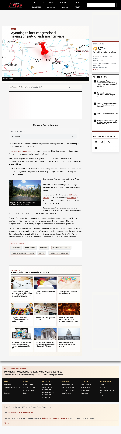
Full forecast (97, 70)
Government (30, 247)
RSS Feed (103, 387)
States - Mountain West (59, 253)
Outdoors (16, 247)
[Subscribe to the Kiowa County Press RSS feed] (109, 142)
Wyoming (43, 247)
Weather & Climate (67, 387)
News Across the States (12, 387)
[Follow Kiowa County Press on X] (96, 142)
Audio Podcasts (86, 390)
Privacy (102, 395)
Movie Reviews (86, 387)
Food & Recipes (86, 385)
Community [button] (62, 3)
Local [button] (42, 3)
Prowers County (28, 390)
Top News (7, 385)
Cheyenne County (29, 387)
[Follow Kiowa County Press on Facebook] (102, 142)
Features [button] (51, 7)
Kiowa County (28, 385)
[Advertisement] (52, 105)
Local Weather (66, 393)
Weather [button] (75, 3)
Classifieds (36, 7)
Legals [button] (65, 7)
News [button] (51, 3)
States (41, 253)
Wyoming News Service (61, 247)
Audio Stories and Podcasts (23, 253)
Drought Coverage (67, 390)
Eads (24, 393)
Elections (7, 393)
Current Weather (67, 385)
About (77, 7)
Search (102, 385)
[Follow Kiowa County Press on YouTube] (96, 148)
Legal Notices (47, 397)
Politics (6, 390)
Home (34, 3)
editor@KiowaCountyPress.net (20, 412)
